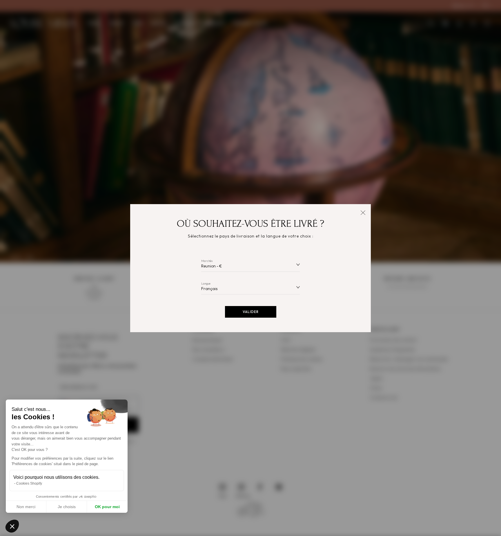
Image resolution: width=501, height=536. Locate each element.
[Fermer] (363, 212)
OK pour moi (107, 506)
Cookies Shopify (29, 483)
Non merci (26, 506)
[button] (12, 526)
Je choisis (67, 506)
